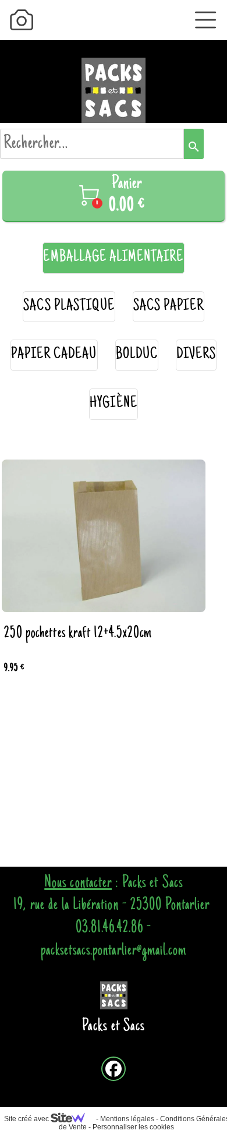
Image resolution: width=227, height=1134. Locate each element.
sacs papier (168, 306)
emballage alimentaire (113, 257)
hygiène (113, 403)
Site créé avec (27, 1119)
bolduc (137, 355)
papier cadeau (54, 355)
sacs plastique (69, 306)
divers (196, 355)
